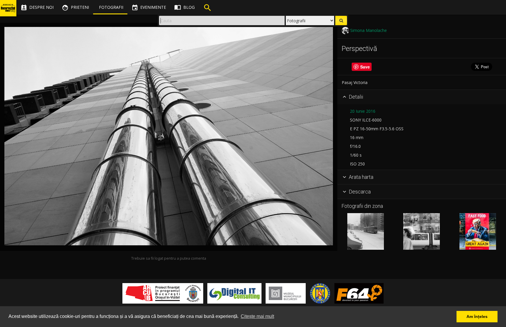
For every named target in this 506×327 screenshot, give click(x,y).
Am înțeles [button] (477, 316)
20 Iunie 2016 (362, 111)
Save (365, 67)
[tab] (421, 97)
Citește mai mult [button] (257, 316)
